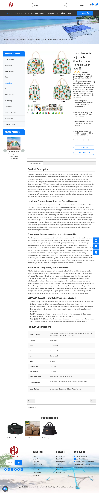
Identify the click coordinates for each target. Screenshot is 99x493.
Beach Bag (8, 101)
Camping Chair (9, 95)
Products (18, 13)
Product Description (35, 163)
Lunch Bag (8, 83)
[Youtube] (15, 469)
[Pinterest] (22, 469)
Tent (6, 77)
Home (9, 13)
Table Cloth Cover (11, 112)
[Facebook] (5, 469)
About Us (28, 13)
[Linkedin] (9, 469)
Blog (63, 13)
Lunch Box (31, 407)
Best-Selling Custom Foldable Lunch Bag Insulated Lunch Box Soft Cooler (49, 438)
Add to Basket (83, 152)
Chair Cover (8, 107)
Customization (52, 13)
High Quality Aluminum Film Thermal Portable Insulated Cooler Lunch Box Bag (15, 438)
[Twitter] (12, 469)
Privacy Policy (37, 472)
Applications (39, 13)
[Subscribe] (18, 462)
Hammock (8, 89)
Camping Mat (9, 71)
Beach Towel (9, 118)
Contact (71, 13)
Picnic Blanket (9, 59)
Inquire (83, 147)
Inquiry (84, 13)
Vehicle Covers (10, 124)
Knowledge (36, 475)
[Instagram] (18, 469)
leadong (72, 487)
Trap (57, 464)
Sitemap (78, 487)
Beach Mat (8, 65)
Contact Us (36, 470)
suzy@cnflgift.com (82, 459)
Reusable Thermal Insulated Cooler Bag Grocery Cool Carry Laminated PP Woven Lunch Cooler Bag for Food (32, 438)
